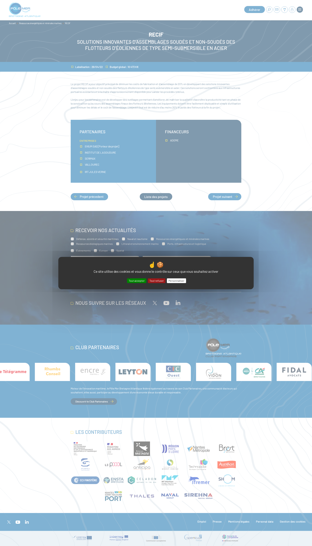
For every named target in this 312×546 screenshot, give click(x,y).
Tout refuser (157, 280)
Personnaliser (176, 280)
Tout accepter (137, 280)
